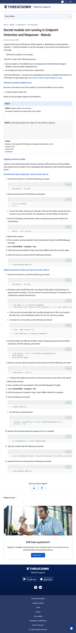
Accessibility (38, 616)
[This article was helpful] (34, 488)
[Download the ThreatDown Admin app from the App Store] (46, 579)
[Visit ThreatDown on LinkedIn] (40, 587)
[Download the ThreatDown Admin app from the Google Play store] (29, 579)
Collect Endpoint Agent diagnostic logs (47, 78)
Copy (68, 184)
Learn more (37, 555)
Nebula (12, 25)
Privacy (38, 612)
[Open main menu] (70, 2)
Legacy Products (38, 603)
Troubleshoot (20, 25)
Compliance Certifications (38, 621)
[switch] (62, 1)
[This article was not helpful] (41, 488)
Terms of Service (38, 625)
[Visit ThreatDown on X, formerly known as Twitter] (35, 587)
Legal (38, 607)
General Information (38, 598)
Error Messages (32, 25)
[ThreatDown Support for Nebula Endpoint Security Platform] (28, 7)
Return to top (9, 498)
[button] (66, 2)
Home (6, 25)
